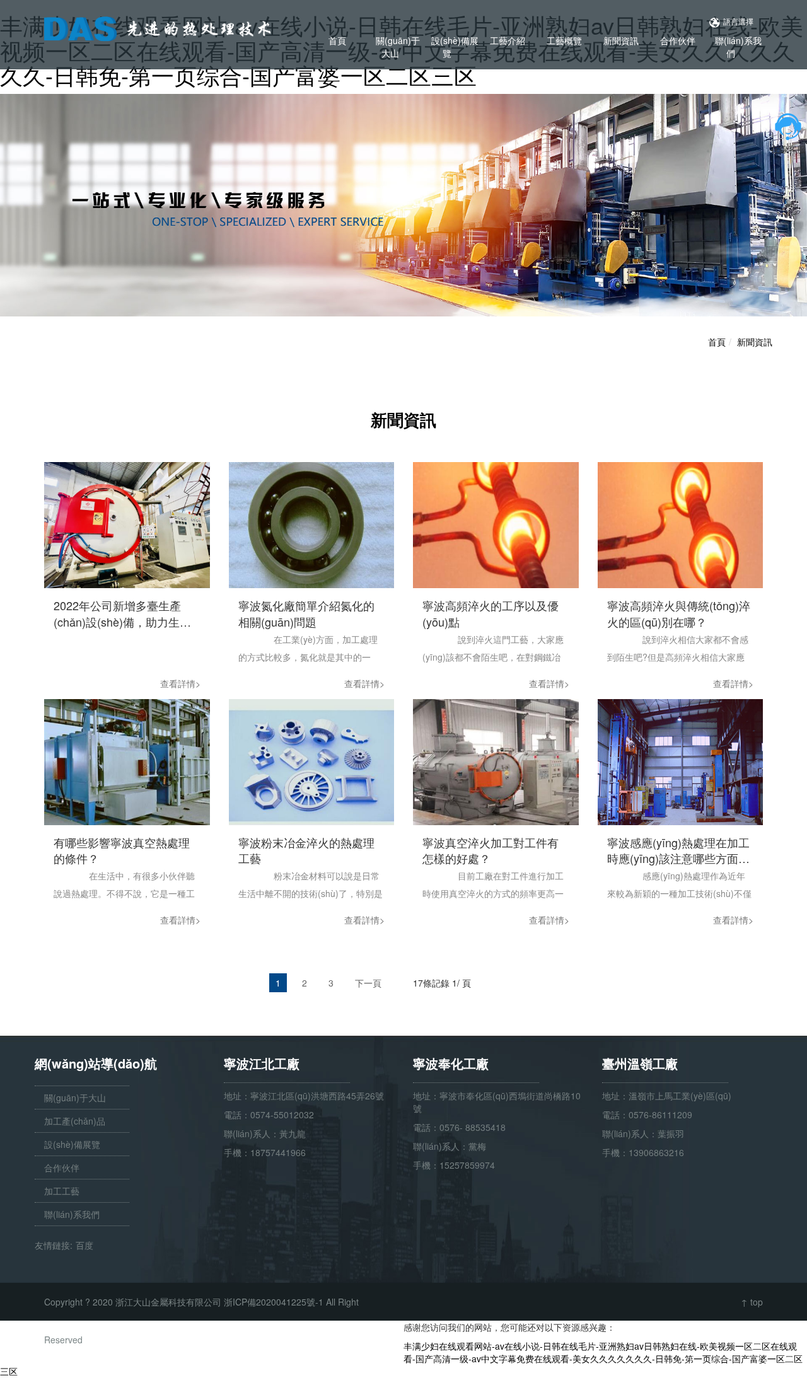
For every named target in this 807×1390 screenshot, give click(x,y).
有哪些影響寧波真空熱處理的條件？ (122, 851)
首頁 (337, 40)
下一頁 (368, 982)
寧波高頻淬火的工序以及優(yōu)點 (490, 614)
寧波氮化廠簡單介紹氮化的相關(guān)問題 (306, 614)
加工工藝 (61, 1190)
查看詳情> (180, 683)
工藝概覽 (564, 40)
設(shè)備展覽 (455, 46)
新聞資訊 (621, 40)
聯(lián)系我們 (738, 46)
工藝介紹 (507, 40)
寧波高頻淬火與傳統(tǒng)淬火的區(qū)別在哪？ (678, 614)
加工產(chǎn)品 (74, 1121)
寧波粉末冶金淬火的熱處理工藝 (306, 851)
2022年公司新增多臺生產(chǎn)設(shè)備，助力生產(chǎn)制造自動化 (122, 614)
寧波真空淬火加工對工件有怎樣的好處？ (490, 851)
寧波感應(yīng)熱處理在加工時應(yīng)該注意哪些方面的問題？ (678, 851)
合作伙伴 (677, 40)
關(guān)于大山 (398, 46)
